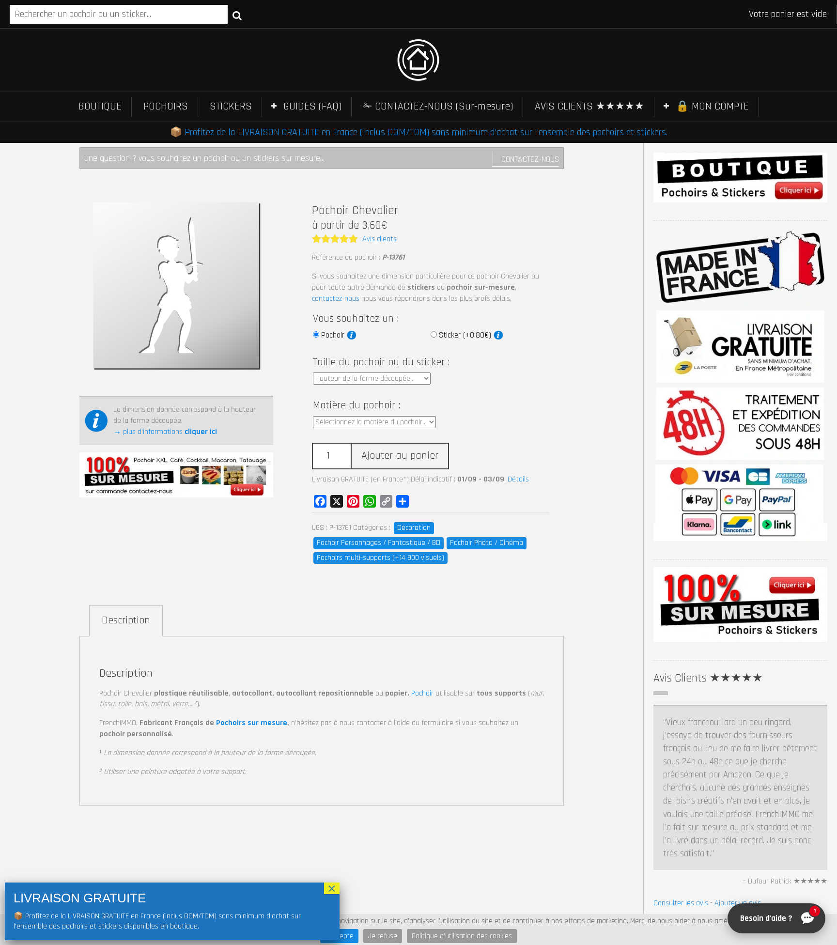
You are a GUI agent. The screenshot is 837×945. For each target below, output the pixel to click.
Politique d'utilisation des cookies (462, 936)
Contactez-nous (530, 159)
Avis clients (379, 239)
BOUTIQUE (100, 106)
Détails (518, 479)
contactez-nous (335, 299)
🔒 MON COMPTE (712, 106)
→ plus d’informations (165, 432)
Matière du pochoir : (356, 405)
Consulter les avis (680, 903)
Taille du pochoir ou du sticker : (381, 362)
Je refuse (382, 936)
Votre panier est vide (788, 14)
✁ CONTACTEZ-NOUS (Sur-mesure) (438, 106)
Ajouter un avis (737, 903)
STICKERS (231, 106)
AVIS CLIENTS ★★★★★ (589, 106)
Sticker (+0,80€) (466, 335)
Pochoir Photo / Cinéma (486, 543)
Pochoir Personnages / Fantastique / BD (378, 543)
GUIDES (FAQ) (312, 106)
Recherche (237, 15)
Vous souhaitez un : (356, 318)
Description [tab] (126, 620)
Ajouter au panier (399, 456)
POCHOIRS (165, 106)
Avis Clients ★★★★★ (708, 678)
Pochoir (334, 335)
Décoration (414, 528)
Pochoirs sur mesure (251, 723)
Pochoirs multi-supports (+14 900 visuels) (380, 558)
